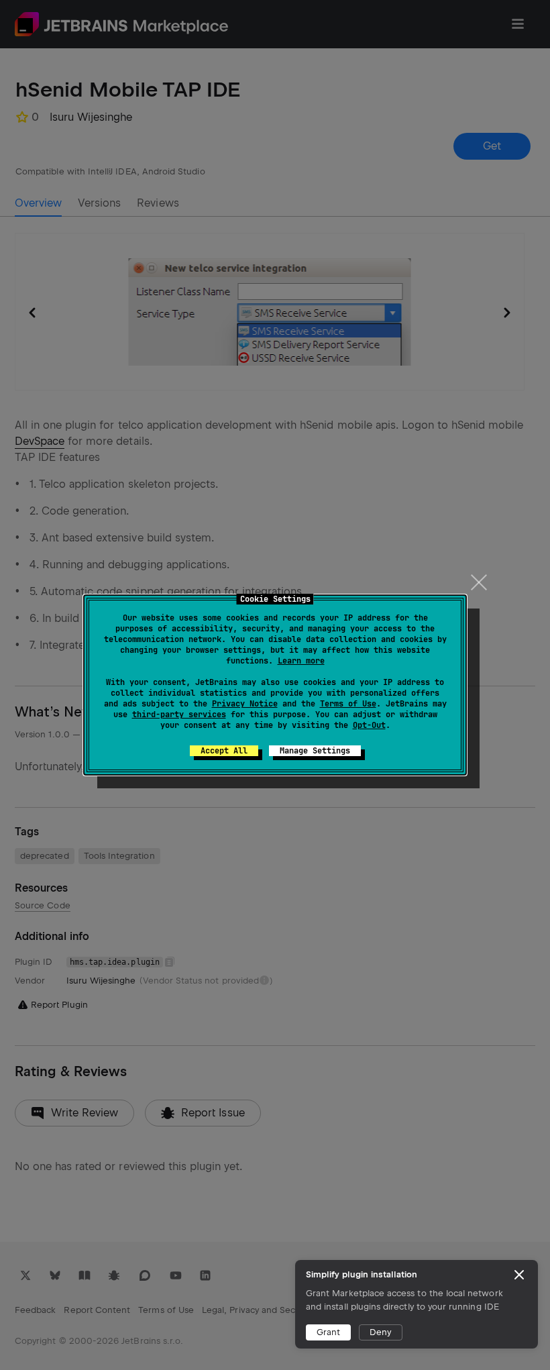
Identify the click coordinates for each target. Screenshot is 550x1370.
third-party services (179, 714)
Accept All (224, 750)
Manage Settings (315, 750)
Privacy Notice (245, 703)
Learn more (301, 660)
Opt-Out (369, 725)
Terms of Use (348, 703)
